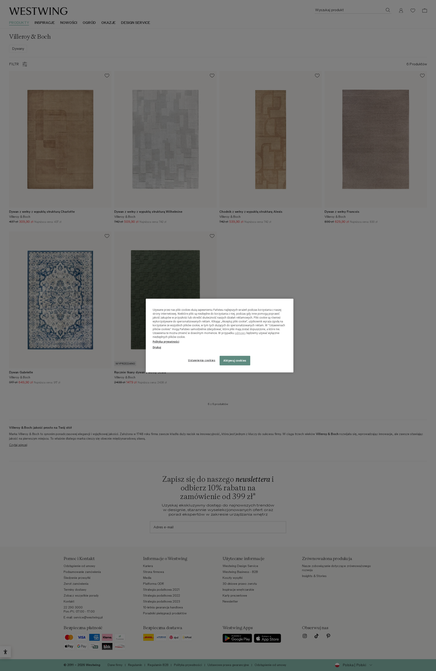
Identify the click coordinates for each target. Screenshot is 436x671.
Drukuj (157, 347)
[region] (219, 335)
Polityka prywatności (166, 341)
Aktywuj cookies (234, 360)
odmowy (240, 333)
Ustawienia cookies (201, 360)
